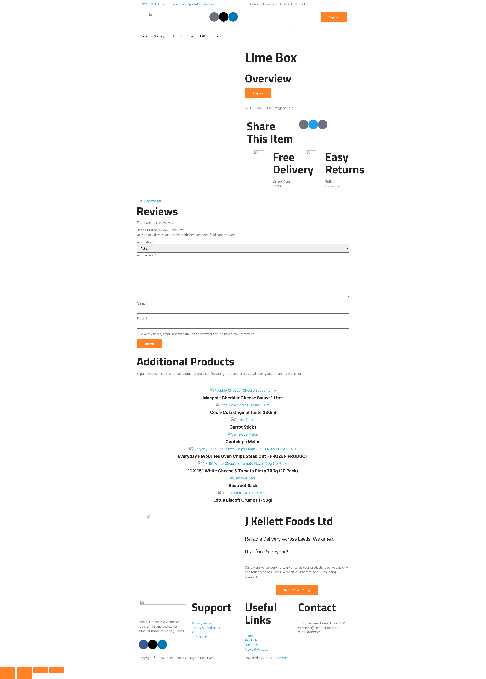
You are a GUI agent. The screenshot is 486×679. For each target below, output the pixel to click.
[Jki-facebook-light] (214, 17)
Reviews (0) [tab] (152, 200)
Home (144, 36)
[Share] (40, 670)
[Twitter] (313, 124)
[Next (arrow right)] (24, 676)
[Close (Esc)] (57, 670)
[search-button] (283, 37)
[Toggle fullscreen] (24, 670)
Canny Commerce (275, 657)
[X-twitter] (223, 17)
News (191, 36)
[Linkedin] (233, 17)
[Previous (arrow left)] (8, 676)
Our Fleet (177, 36)
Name (142, 303)
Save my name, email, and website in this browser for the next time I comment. (197, 334)
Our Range (160, 36)
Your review (146, 255)
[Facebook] (143, 644)
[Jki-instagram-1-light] (322, 124)
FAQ (202, 36)
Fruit (289, 107)
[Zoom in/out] (8, 670)
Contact (215, 36)
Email (142, 318)
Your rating (146, 242)
